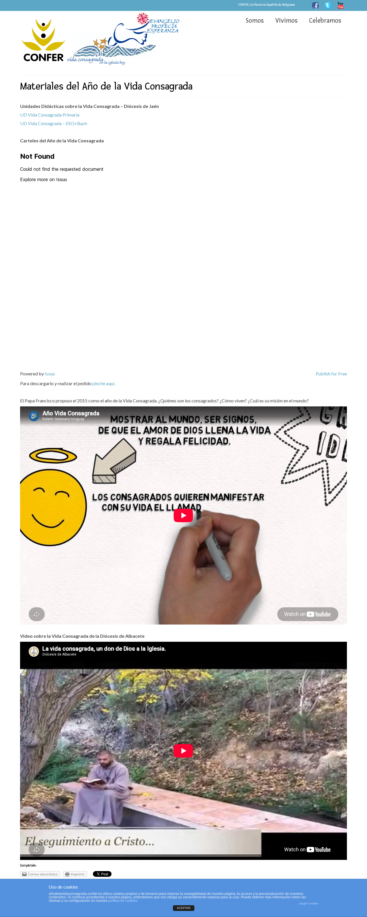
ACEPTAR (183, 908)
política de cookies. (123, 901)
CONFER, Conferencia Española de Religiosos (267, 5)
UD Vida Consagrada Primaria (49, 114)
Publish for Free (331, 373)
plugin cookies (308, 903)
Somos (255, 21)
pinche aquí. (103, 383)
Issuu (50, 373)
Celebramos (325, 21)
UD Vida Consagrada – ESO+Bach (53, 123)
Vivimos (286, 21)
